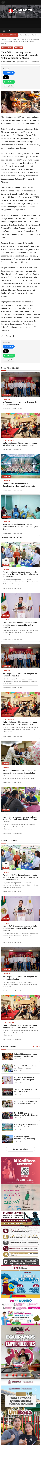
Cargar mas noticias (20, 1149)
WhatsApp (10, 81)
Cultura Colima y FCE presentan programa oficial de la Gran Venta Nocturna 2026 (20, 444)
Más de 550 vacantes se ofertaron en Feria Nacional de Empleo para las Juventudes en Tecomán (20, 819)
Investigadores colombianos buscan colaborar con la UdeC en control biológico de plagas (20, 526)
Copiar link (10, 86)
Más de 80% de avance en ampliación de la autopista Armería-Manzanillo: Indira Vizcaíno (20, 625)
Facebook (10, 72)
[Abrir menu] (4, 30)
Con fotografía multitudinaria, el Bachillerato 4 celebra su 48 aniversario (19, 484)
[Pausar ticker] (38, 35)
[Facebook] (3, 2)
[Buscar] (9, 30)
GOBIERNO (6, 620)
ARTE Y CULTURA (7, 47)
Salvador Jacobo (9, 61)
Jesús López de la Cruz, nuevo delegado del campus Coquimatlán (25, 1091)
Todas (35, 1046)
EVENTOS (6, 569)
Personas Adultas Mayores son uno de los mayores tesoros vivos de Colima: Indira (19, 771)
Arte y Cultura (13, 39)
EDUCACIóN (19, 47)
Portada (3, 39)
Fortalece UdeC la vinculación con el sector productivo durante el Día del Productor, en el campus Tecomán (20, 574)
